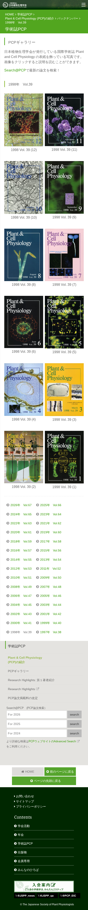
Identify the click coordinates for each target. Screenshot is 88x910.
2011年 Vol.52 (50, 568)
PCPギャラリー (18, 671)
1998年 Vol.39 (21, 632)
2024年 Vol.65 (21, 514)
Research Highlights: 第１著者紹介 (31, 680)
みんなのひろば (28, 869)
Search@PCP (15, 70)
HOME (9, 14)
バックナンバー (67, 18)
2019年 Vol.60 (50, 532)
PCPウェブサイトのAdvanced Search (52, 741)
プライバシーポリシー (30, 806)
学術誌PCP (24, 14)
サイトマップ (24, 801)
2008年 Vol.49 (21, 586)
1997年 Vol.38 (50, 632)
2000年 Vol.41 (21, 623)
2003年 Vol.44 (50, 604)
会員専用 (24, 861)
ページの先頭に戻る (47, 781)
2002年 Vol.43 (21, 614)
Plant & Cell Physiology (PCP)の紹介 (29, 18)
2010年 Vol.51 (21, 577)
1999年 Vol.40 (50, 623)
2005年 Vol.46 (50, 595)
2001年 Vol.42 (50, 614)
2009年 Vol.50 (50, 577)
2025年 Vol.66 (50, 505)
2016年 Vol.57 (21, 550)
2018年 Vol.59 (21, 541)
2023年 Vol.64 (50, 514)
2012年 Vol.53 (21, 568)
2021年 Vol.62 (50, 523)
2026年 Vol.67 (21, 505)
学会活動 (24, 826)
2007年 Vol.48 (50, 586)
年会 (21, 834)
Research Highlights (21, 689)
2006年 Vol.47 (21, 595)
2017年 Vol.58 (50, 541)
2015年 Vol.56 (50, 550)
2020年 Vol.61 (21, 532)
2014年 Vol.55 (21, 559)
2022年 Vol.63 (21, 523)
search (74, 714)
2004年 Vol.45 (21, 604)
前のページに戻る (62, 771)
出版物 (22, 852)
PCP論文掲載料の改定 (23, 698)
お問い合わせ (24, 796)
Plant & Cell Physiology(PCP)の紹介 (25, 660)
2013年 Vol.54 (50, 559)
